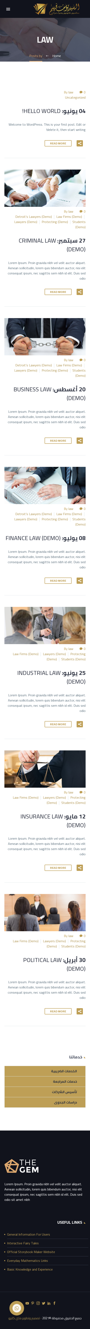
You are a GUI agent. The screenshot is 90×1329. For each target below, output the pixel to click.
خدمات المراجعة (65, 1081)
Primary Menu (8, 9)
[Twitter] (43, 1303)
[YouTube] (27, 1303)
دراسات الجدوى (65, 1102)
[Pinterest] (32, 1303)
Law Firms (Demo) (69, 216)
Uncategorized (75, 97)
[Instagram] (38, 1303)
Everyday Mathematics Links (27, 1260)
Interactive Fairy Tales (23, 1243)
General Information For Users (28, 1234)
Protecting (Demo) (55, 222)
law (70, 92)
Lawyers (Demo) (25, 222)
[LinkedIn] (49, 1303)
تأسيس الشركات (64, 1092)
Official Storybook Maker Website (31, 1252)
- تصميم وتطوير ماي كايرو (25, 1318)
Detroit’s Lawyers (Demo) (33, 216)
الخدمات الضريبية (64, 1071)
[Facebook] (54, 1303)
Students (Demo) (79, 224)
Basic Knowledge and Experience (30, 1269)
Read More (58, 143)
